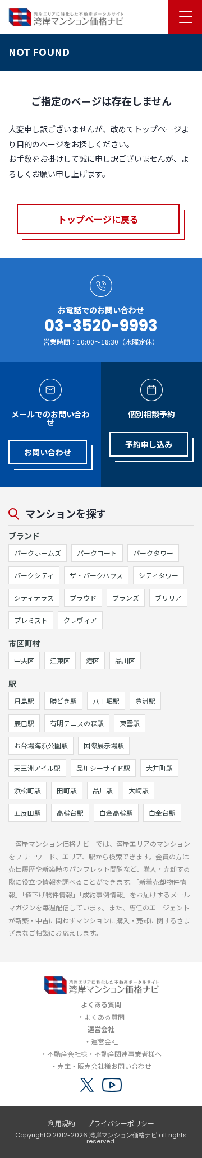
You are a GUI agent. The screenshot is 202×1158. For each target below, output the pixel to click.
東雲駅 (130, 723)
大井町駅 (159, 768)
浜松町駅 (27, 790)
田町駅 (67, 790)
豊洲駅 (145, 700)
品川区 (125, 660)
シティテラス (34, 597)
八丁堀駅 (106, 700)
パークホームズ (37, 552)
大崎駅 (138, 790)
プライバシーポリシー (120, 1123)
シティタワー (158, 575)
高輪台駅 (70, 812)
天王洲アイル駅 (37, 768)
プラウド (83, 597)
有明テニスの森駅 (77, 723)
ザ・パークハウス (96, 575)
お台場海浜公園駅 (41, 745)
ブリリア (168, 597)
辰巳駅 (24, 723)
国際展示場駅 (104, 745)
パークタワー (153, 552)
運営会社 (104, 1041)
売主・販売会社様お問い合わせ (104, 1066)
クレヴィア (80, 620)
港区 (92, 660)
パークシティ (34, 575)
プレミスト (31, 620)
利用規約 (61, 1123)
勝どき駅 (63, 700)
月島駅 (24, 700)
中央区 (24, 660)
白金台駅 (162, 812)
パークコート (97, 552)
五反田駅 (27, 812)
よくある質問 (104, 1016)
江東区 (60, 660)
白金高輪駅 (116, 812)
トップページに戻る (98, 219)
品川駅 (103, 790)
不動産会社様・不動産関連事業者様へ (104, 1053)
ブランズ (125, 597)
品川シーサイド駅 (103, 768)
